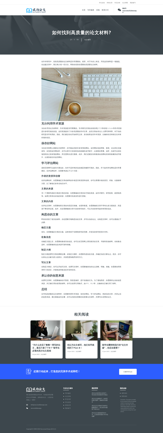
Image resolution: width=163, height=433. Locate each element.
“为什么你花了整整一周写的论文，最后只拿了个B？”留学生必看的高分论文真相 (46, 347)
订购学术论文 (127, 372)
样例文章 (109, 3)
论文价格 (68, 396)
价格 (98, 10)
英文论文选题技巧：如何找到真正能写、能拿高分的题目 (100, 400)
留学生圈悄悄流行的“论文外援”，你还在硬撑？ (115, 346)
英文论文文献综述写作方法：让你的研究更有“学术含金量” (100, 414)
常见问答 (117, 3)
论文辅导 (87, 40)
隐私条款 (124, 396)
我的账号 (133, 3)
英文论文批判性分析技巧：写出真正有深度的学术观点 (100, 394)
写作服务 (90, 10)
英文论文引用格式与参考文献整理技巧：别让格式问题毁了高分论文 (100, 407)
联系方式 (105, 10)
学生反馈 (102, 3)
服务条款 (124, 393)
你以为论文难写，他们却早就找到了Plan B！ (80, 346)
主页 (83, 10)
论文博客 (125, 3)
